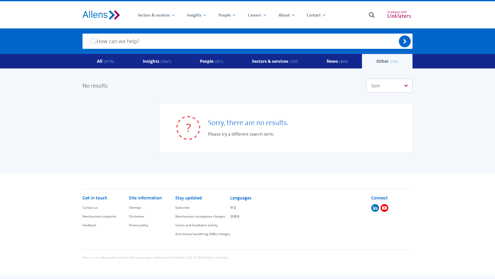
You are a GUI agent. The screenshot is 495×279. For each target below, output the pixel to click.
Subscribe (182, 207)
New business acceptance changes (200, 216)
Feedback (89, 225)
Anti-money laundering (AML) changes (202, 234)
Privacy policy (138, 225)
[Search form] (372, 15)
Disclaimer (136, 216)
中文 (233, 207)
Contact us (90, 207)
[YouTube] (384, 208)
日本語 (235, 216)
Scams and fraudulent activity (196, 225)
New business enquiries (99, 216)
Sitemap (135, 207)
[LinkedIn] (375, 208)
